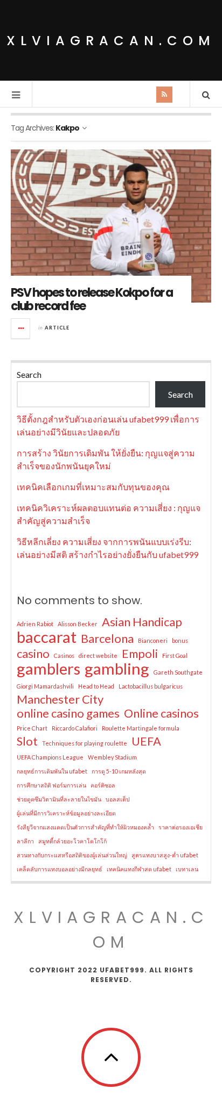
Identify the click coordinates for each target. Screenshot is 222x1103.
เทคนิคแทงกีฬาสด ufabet (139, 868)
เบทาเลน (187, 868)
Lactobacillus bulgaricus (151, 686)
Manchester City (60, 699)
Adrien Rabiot (35, 623)
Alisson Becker (78, 623)
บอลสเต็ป (118, 799)
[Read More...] (21, 328)
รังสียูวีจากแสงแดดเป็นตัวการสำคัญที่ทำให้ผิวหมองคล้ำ (85, 826)
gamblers (48, 668)
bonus (180, 640)
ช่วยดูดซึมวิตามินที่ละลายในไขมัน (59, 799)
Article (57, 328)
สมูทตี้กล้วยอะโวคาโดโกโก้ (72, 840)
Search (29, 374)
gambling (117, 668)
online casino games (68, 713)
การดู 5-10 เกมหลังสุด (119, 771)
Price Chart (32, 728)
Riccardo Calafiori (75, 728)
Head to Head (96, 686)
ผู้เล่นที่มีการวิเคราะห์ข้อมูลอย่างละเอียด (66, 813)
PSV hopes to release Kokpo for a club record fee (91, 299)
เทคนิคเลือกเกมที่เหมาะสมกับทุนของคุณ (93, 487)
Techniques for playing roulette (84, 743)
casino (33, 653)
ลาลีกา (25, 840)
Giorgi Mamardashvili (45, 686)
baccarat (47, 637)
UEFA (146, 741)
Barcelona (107, 638)
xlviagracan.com (111, 40)
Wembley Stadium (112, 757)
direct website (98, 655)
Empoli (140, 653)
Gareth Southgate (178, 672)
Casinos (64, 655)
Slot (27, 741)
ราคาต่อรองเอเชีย (180, 826)
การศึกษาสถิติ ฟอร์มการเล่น (51, 785)
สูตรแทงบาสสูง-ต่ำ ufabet (164, 854)
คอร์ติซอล (103, 785)
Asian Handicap (142, 621)
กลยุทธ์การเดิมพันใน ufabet (52, 771)
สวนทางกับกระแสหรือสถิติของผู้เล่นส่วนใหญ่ (72, 854)
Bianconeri (153, 640)
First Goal (175, 655)
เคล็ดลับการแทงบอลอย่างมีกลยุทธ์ (59, 868)
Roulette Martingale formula (140, 728)
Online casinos (161, 713)
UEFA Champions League (50, 757)
